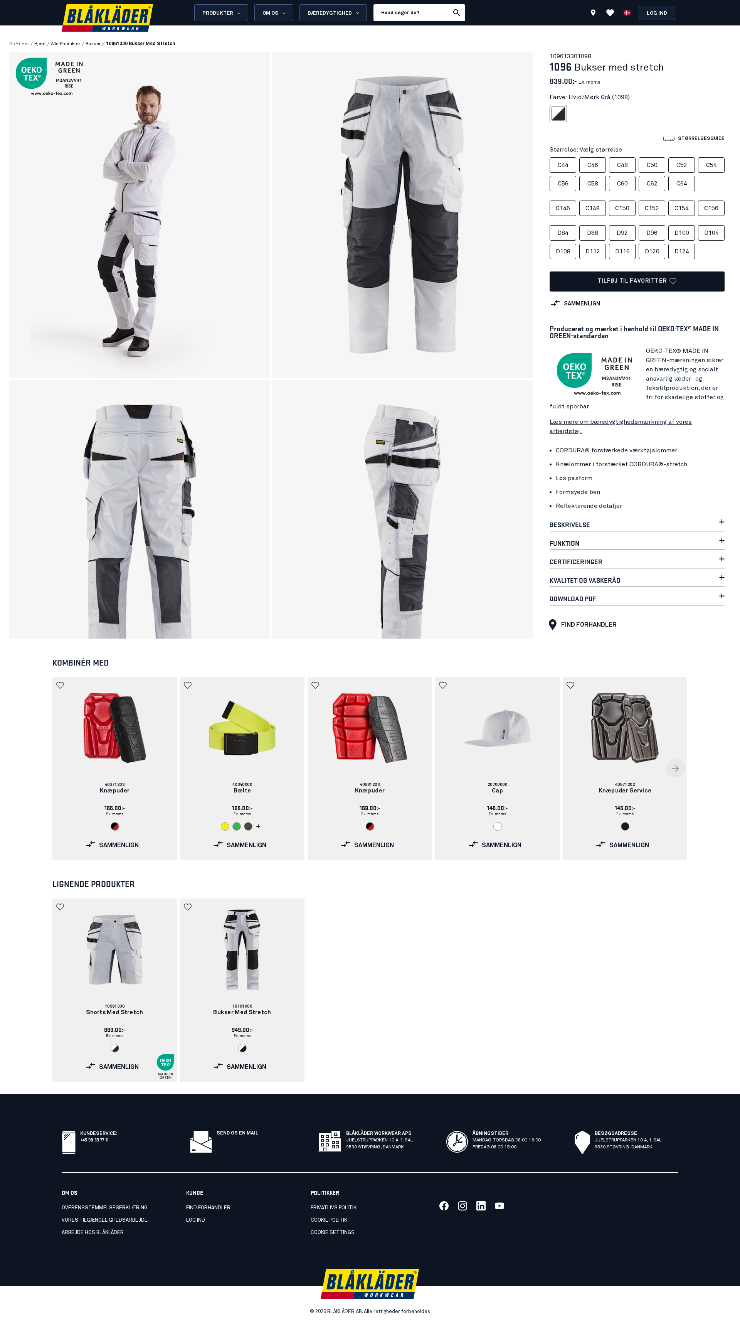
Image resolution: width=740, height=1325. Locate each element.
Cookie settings (333, 1232)
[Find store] (593, 13)
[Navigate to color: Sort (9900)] (625, 826)
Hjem (39, 44)
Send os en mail (237, 1133)
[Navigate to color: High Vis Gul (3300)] (225, 826)
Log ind (657, 13)
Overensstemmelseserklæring (105, 1207)
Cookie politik (329, 1220)
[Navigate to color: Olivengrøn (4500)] (248, 826)
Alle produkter (65, 44)
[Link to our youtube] (499, 1205)
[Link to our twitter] (462, 1205)
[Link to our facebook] (444, 1205)
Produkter (217, 13)
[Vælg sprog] (627, 12)
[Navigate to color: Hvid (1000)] (497, 826)
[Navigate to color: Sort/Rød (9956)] (115, 826)
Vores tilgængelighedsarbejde (105, 1220)
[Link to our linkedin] (481, 1205)
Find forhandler (589, 625)
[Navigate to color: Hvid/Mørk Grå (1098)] (115, 1048)
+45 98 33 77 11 (94, 1139)
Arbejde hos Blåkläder (93, 1232)
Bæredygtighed (330, 13)
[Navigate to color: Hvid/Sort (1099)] (242, 1048)
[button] (60, 685)
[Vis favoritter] (610, 12)
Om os (270, 13)
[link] (114, 768)
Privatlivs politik (334, 1207)
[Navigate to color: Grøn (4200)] (236, 826)
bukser (93, 44)
